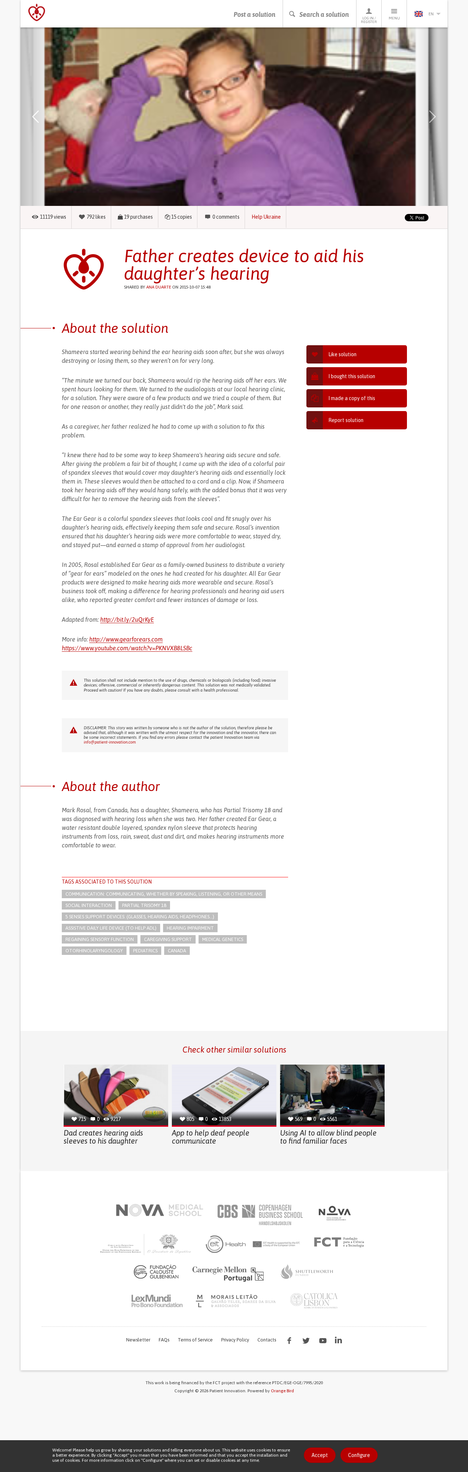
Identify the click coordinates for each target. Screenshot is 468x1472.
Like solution (342, 354)
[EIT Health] (253, 1244)
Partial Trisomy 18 (144, 905)
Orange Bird (282, 1390)
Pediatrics (145, 950)
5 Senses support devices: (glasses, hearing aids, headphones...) (139, 916)
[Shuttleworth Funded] (307, 1271)
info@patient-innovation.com (110, 742)
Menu (394, 18)
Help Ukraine (266, 217)
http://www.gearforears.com (126, 639)
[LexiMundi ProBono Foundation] (157, 1301)
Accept (320, 1455)
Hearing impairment (190, 928)
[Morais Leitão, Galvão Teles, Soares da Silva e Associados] (237, 1301)
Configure (359, 1455)
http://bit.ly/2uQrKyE (127, 619)
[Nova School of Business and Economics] (334, 1213)
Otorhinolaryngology (94, 950)
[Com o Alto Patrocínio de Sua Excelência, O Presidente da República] (146, 1244)
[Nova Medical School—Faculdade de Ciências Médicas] (159, 1210)
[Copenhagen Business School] (259, 1215)
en (431, 14)
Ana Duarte (158, 287)
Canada (177, 950)
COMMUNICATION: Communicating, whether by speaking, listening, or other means (163, 894)
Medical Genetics (222, 939)
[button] (46, 116)
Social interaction (88, 905)
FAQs (164, 1340)
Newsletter (138, 1340)
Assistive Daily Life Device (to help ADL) (110, 928)
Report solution (345, 420)
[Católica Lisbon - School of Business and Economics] (314, 1301)
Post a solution (254, 14)
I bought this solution (351, 376)
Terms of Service (195, 1340)
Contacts (266, 1340)
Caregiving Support (168, 939)
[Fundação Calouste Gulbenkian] (156, 1271)
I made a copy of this (351, 398)
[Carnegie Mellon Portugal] (229, 1273)
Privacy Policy (235, 1340)
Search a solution (324, 14)
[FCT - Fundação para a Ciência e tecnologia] (341, 1242)
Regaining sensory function (99, 939)
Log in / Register (369, 20)
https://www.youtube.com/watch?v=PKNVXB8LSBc (127, 648)
